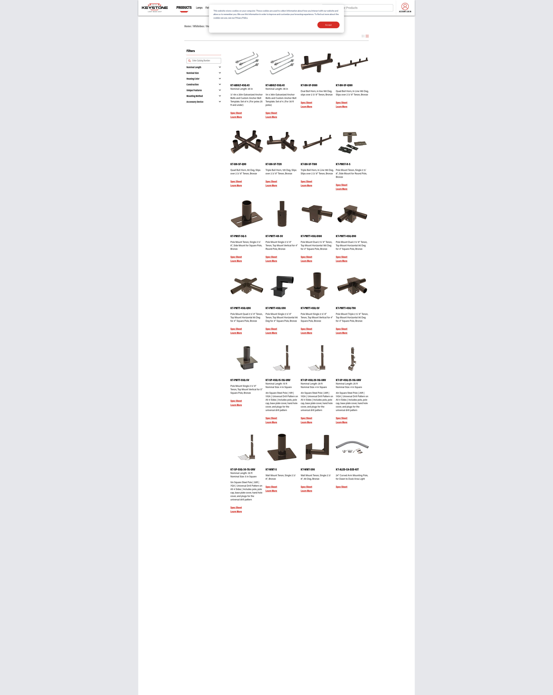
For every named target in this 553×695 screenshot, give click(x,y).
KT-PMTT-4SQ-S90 (276, 308)
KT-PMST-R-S (343, 164)
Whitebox (198, 26)
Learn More (236, 117)
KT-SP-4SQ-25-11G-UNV (348, 380)
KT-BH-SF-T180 (309, 164)
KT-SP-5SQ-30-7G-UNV (242, 469)
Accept (328, 25)
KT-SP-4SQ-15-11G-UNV (278, 380)
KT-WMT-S (271, 469)
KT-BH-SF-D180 (309, 85)
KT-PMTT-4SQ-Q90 (240, 308)
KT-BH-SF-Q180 (344, 85)
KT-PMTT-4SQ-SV (310, 308)
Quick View (247, 74)
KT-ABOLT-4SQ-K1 (240, 85)
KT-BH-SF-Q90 (238, 164)
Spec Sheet (236, 113)
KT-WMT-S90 (308, 469)
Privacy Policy (241, 18)
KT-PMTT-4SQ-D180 (311, 236)
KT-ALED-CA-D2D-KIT (347, 469)
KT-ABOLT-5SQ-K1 (275, 85)
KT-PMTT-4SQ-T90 (346, 308)
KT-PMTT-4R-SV (274, 236)
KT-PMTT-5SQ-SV (239, 380)
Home (187, 26)
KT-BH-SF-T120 (274, 164)
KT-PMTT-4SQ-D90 (346, 236)
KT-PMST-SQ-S (238, 236)
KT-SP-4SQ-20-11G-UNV (313, 380)
